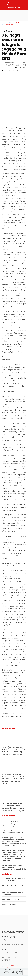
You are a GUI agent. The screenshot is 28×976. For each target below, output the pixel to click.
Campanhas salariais (9, 904)
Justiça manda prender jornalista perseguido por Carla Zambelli (14, 832)
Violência (7, 31)
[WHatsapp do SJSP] (7, 24)
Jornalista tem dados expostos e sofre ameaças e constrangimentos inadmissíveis (14, 867)
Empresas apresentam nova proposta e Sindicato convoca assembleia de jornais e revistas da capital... (14, 778)
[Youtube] (17, 20)
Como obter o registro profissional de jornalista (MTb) (14, 879)
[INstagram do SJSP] (5, 23)
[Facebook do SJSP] (3, 23)
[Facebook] (10, 20)
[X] (15, 20)
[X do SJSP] (7, 23)
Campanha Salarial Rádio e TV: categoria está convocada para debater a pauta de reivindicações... (14, 807)
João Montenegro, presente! (12, 899)
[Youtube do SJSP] (14, 23)
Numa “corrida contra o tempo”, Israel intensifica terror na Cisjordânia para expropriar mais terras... (13, 750)
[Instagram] (13, 20)
